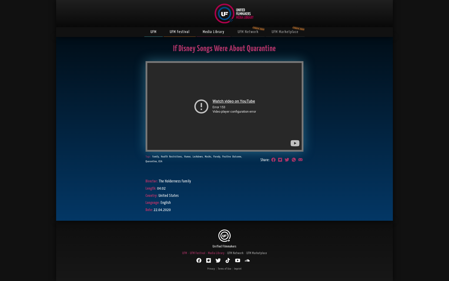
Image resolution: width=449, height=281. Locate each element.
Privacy (211, 268)
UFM (153, 32)
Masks (208, 156)
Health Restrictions (171, 156)
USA (160, 161)
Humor (187, 156)
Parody (216, 156)
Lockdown (198, 156)
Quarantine (151, 161)
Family (155, 156)
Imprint (238, 268)
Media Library (213, 32)
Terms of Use (224, 268)
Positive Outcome (231, 156)
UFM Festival (180, 32)
